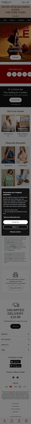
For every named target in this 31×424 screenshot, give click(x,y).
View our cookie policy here (11, 217)
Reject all (15, 227)
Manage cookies (15, 231)
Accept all (16, 222)
